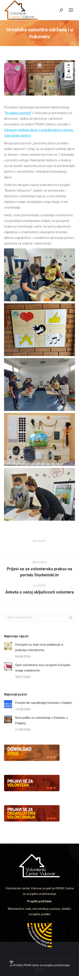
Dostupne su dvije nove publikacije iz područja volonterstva (39, 647)
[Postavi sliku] (8, 646)
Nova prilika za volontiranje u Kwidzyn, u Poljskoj (41, 720)
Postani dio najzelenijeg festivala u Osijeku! (43, 703)
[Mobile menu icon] (71, 10)
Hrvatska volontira (17, 113)
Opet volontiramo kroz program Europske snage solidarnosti (42, 667)
